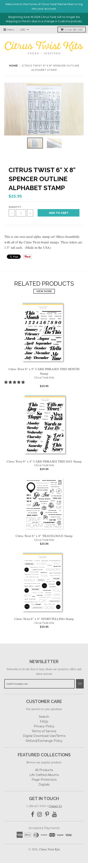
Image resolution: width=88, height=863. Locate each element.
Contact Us (55, 806)
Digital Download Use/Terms (44, 736)
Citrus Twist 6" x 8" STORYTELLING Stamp (44, 619)
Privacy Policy (44, 726)
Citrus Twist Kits (44, 377)
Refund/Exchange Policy (44, 741)
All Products (44, 770)
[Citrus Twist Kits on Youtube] (54, 814)
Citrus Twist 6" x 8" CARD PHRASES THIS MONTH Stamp (44, 371)
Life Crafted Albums (44, 775)
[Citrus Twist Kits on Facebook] (32, 814)
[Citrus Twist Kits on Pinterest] (47, 814)
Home (13, 65)
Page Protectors (44, 780)
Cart (74, 29)
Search (44, 717)
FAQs (44, 721)
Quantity (15, 207)
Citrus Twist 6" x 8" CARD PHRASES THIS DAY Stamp (44, 461)
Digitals (44, 784)
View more (44, 291)
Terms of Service (44, 731)
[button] (15, 382)
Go (80, 683)
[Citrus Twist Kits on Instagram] (39, 814)
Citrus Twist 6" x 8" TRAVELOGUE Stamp (44, 536)
